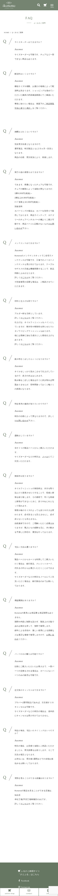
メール (45, 457)
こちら (25, 277)
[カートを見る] (45, 5)
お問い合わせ (22, 421)
